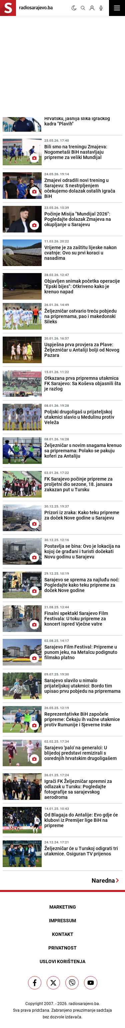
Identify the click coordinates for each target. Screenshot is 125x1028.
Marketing (62, 907)
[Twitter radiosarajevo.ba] (53, 982)
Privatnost (62, 948)
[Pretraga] (83, 8)
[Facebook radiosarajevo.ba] (34, 982)
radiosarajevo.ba (84, 1003)
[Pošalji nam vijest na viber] (72, 982)
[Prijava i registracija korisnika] (92, 8)
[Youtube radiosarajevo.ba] (90, 982)
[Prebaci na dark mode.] (74, 8)
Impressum (62, 920)
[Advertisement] (50, 65)
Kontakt (62, 934)
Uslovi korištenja (62, 961)
